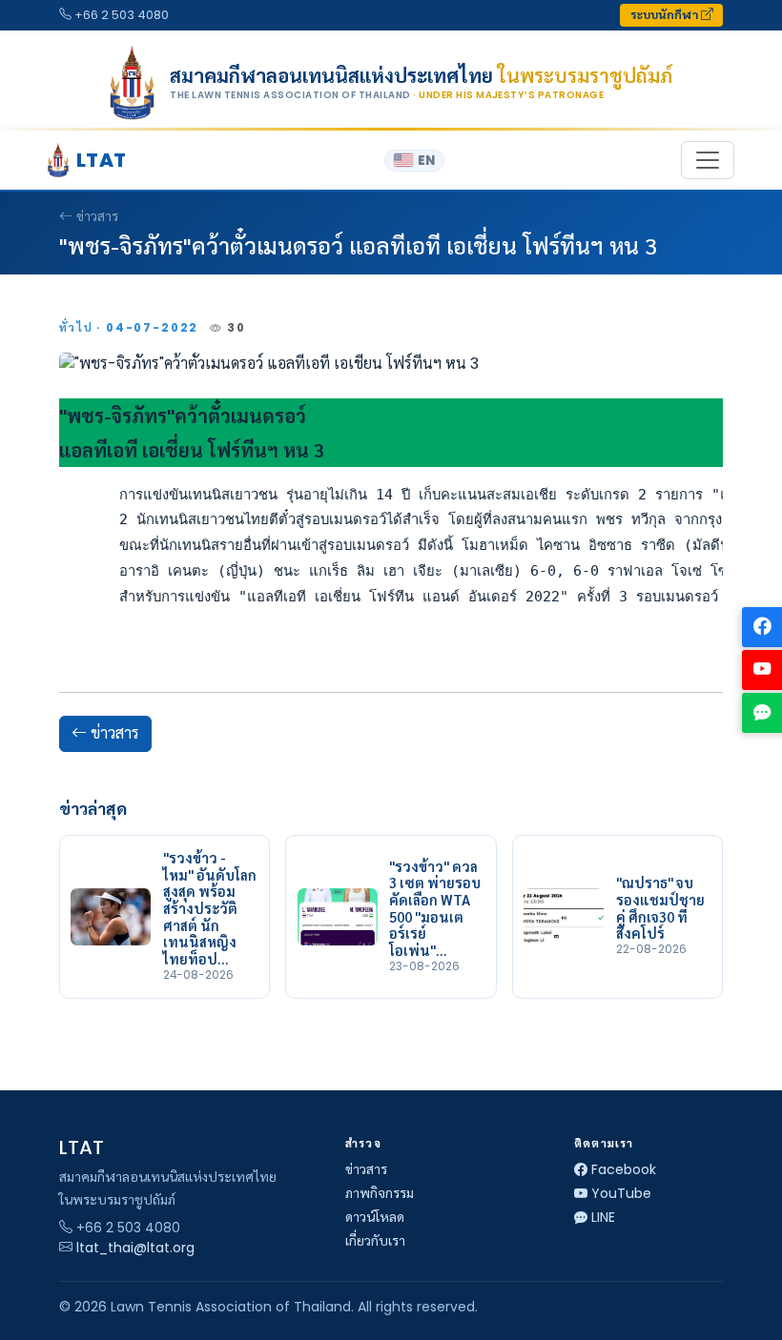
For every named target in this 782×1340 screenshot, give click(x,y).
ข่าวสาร (97, 216)
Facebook (623, 1169)
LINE (603, 1217)
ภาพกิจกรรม (379, 1193)
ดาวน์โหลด (374, 1217)
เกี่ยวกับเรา (375, 1240)
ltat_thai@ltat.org (135, 1247)
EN (426, 161)
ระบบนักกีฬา (665, 15)
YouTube (621, 1193)
